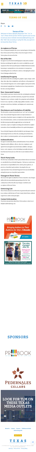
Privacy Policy (24, 448)
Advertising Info (18, 430)
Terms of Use (17, 448)
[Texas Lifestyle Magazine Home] (18, 4)
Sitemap (11, 448)
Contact (13, 428)
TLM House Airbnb (26, 428)
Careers (18, 428)
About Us (7, 428)
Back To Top (18, 435)
